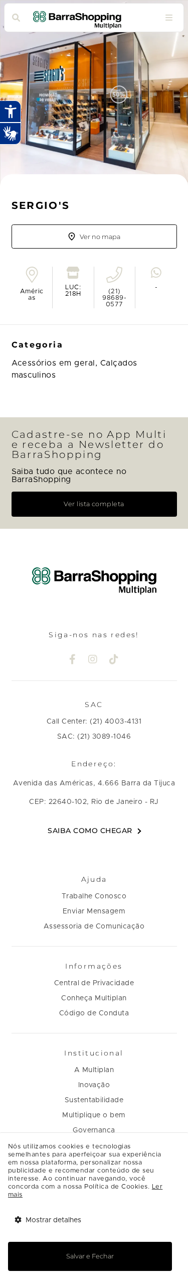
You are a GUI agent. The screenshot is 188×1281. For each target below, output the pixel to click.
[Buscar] (16, 18)
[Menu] (168, 18)
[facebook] (72, 660)
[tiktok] (114, 660)
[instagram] (93, 660)
